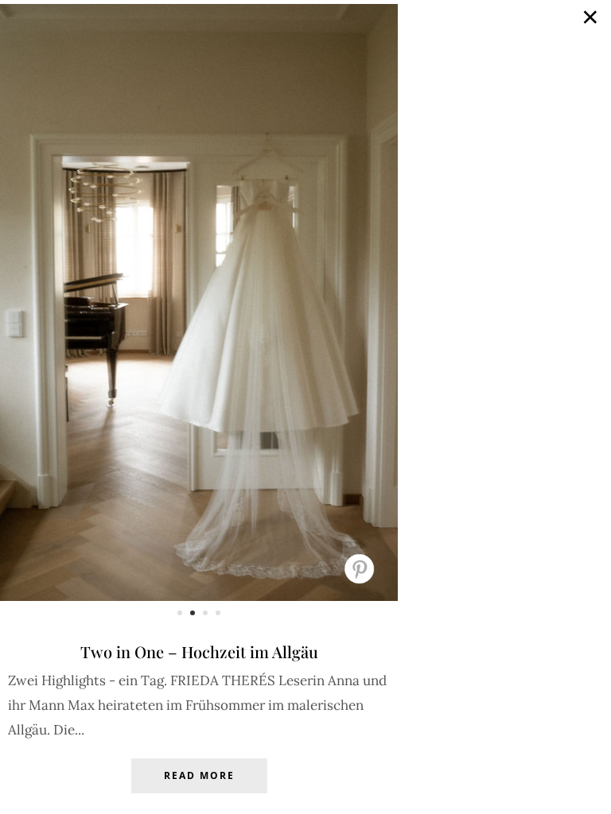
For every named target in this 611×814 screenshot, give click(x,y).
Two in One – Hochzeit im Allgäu (199, 651)
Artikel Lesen (199, 787)
